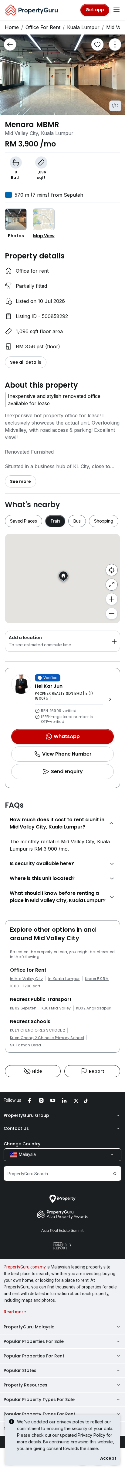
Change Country (22, 1144)
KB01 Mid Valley (56, 1008)
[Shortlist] (97, 44)
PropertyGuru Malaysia (29, 1327)
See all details (25, 362)
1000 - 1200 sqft (25, 986)
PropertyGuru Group (26, 1115)
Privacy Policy (91, 1435)
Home (12, 27)
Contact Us (16, 1128)
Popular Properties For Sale (34, 1341)
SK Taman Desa (25, 1045)
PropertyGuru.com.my (25, 1267)
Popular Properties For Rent (34, 1356)
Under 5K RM (97, 978)
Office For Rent (42, 27)
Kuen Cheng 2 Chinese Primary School (47, 1037)
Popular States (20, 1370)
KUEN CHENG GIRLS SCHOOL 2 (37, 1030)
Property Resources (25, 1385)
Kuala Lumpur (83, 27)
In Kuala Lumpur (64, 978)
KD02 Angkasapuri (94, 1008)
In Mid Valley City (26, 978)
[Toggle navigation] (116, 10)
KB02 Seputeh (23, 1008)
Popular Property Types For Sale (39, 1399)
